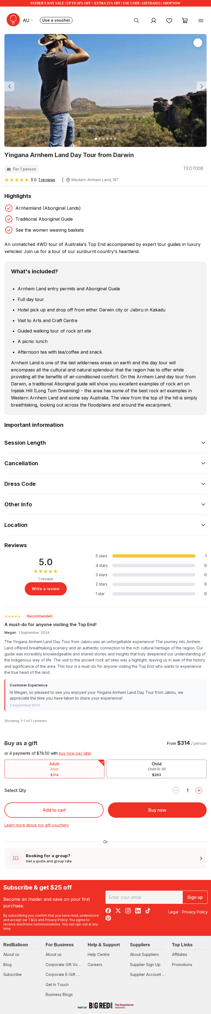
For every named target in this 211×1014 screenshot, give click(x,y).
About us (11, 954)
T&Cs (32, 920)
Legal (173, 912)
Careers (95, 964)
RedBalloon (15, 944)
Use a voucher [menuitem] (57, 21)
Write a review (46, 588)
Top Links (182, 944)
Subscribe (12, 974)
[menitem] (169, 20)
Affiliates (179, 954)
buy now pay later (75, 753)
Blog (7, 964)
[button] (19, 86)
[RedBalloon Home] (13, 19)
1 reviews (46, 179)
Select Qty (15, 790)
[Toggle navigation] (200, 20)
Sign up (195, 897)
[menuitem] (136, 20)
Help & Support (104, 944)
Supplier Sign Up (145, 964)
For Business (60, 944)
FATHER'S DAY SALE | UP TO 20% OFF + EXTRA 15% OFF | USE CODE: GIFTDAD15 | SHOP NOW (105, 3)
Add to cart (54, 810)
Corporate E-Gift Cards (66, 974)
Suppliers (140, 944)
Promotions (182, 964)
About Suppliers (144, 954)
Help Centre (99, 954)
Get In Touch (57, 984)
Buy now (157, 810)
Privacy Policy (56, 920)
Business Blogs (59, 994)
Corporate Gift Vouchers (68, 964)
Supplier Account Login (151, 974)
